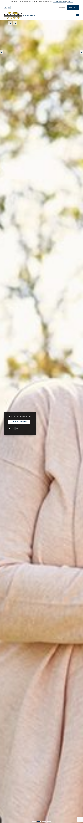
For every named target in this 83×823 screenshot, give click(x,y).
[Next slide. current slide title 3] (81, 52)
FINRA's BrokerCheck (59, 1)
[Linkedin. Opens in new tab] (9, 7)
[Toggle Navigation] (77, 15)
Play (15, 23)
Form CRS (70, 1)
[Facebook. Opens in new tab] (9, 429)
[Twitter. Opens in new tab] (5, 7)
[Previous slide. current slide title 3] (1, 52)
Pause (10, 23)
